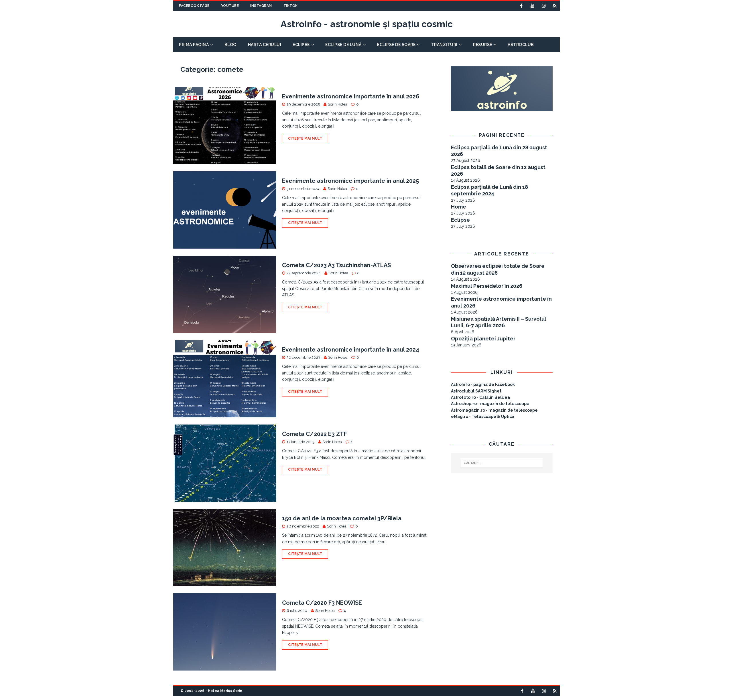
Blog (230, 44)
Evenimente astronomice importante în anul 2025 (350, 180)
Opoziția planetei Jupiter (483, 339)
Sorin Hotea (337, 104)
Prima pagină (194, 44)
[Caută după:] (502, 463)
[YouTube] (532, 6)
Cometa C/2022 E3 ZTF (314, 434)
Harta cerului (264, 44)
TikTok (290, 6)
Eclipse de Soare (396, 44)
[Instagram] (544, 6)
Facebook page (194, 6)
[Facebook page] (521, 6)
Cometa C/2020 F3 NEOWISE (322, 602)
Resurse (482, 44)
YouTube (230, 6)
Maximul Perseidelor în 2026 (486, 286)
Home (458, 207)
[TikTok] (555, 6)
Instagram (261, 6)
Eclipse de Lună (343, 44)
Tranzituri (444, 44)
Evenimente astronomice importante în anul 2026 (350, 96)
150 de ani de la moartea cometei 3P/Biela (341, 518)
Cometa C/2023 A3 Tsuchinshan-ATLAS (336, 265)
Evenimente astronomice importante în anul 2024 (350, 349)
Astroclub (521, 44)
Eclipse (301, 44)
